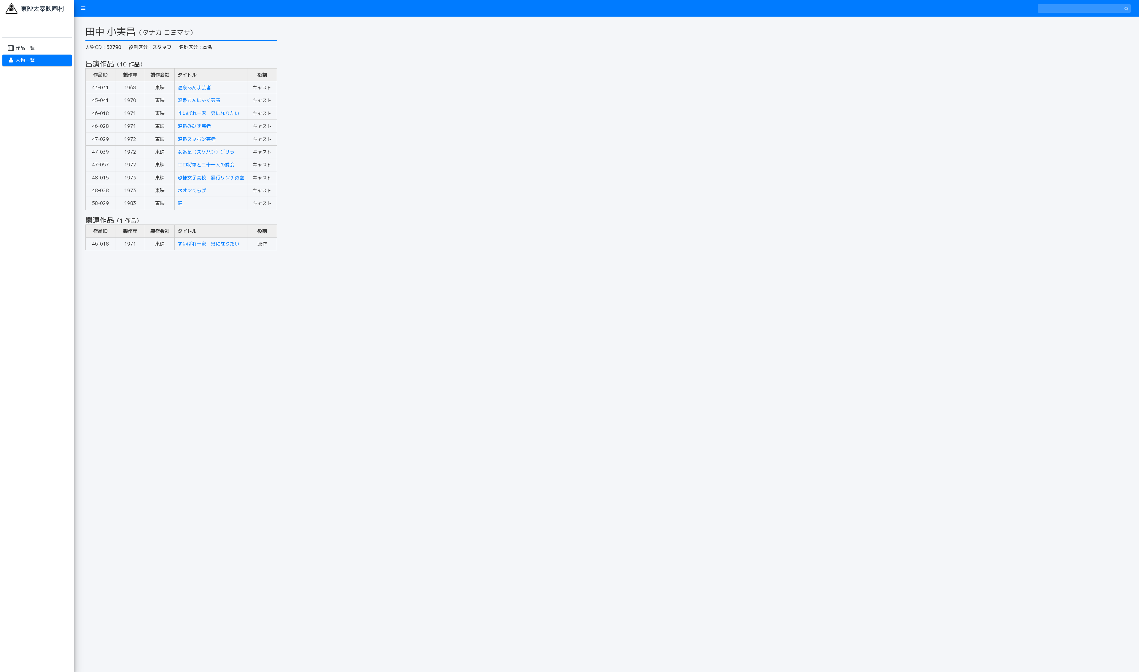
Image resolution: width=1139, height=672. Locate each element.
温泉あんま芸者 (194, 87)
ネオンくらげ (192, 190)
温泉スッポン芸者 (197, 139)
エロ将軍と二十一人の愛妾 (206, 164)
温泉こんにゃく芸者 (199, 100)
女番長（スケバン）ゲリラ (206, 152)
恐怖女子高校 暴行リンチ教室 (211, 177)
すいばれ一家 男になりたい (208, 113)
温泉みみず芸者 (194, 126)
